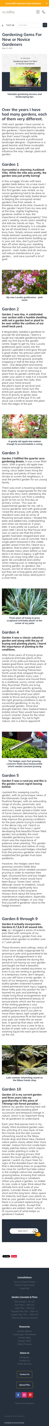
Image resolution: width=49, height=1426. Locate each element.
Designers (24, 1357)
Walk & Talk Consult (24, 1284)
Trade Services (24, 1363)
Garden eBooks (24, 1331)
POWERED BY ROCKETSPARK (14, 1423)
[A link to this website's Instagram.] (24, 1395)
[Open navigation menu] (38, 12)
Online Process (24, 1343)
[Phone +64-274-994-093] (44, 12)
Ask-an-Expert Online (24, 1281)
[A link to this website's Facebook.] (18, 1395)
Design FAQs (24, 1340)
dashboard (20, 1416)
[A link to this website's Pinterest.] (30, 1395)
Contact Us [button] (24, 1374)
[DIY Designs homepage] (18, 12)
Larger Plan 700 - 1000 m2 (24, 1314)
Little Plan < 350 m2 (24, 1307)
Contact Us (24, 1360)
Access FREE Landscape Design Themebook (23, 3)
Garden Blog (24, 1337)
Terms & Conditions (24, 1403)
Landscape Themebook (24, 1334)
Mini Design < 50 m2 (24, 1301)
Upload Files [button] (24, 1385)
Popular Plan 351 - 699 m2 (24, 1311)
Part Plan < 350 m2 (24, 1304)
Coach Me (24, 1288)
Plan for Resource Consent (24, 1317)
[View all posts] (2, 25)
